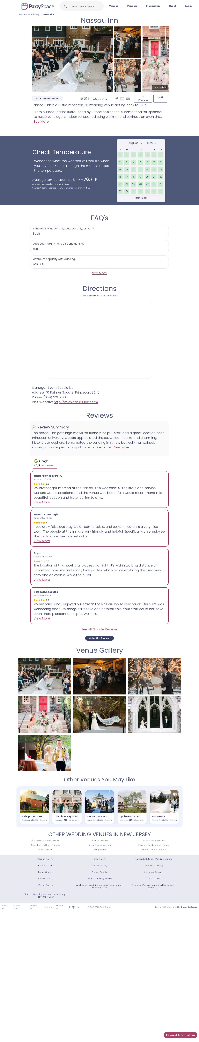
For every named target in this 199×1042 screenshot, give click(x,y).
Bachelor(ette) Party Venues (45, 845)
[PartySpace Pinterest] (73, 907)
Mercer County (99, 865)
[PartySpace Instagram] (78, 907)
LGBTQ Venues (99, 849)
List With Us (59, 907)
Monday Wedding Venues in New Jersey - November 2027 (45, 895)
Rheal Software (189, 907)
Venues (113, 6)
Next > (160, 98)
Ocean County (99, 872)
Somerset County (153, 872)
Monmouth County (153, 865)
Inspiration (153, 6)
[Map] (116, 98)
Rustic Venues (45, 849)
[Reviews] (128, 98)
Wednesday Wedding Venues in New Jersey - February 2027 (99, 886)
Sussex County (45, 878)
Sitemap (48, 907)
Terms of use (33, 907)
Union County (154, 878)
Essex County (99, 859)
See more (121, 447)
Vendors (132, 6)
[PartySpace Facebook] (69, 907)
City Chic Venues (99, 840)
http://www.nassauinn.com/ (76, 402)
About (172, 6)
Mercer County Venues (154, 849)
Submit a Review (99, 638)
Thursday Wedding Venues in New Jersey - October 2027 (153, 886)
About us (4, 907)
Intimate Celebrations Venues (153, 845)
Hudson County (45, 865)
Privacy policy (16, 907)
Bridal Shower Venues (99, 845)
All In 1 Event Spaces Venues (45, 840)
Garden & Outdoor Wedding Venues (153, 859)
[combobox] (85, 6)
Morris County (45, 872)
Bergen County (45, 859)
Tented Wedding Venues (99, 878)
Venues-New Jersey (29, 14)
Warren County (45, 885)
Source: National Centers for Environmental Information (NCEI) (61, 188)
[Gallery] (122, 98)
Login (188, 6)
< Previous (143, 98)
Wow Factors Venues (154, 840)
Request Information (180, 1035)
